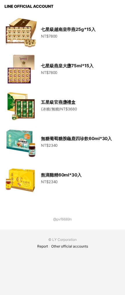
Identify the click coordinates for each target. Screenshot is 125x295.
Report (42, 246)
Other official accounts (69, 246)
